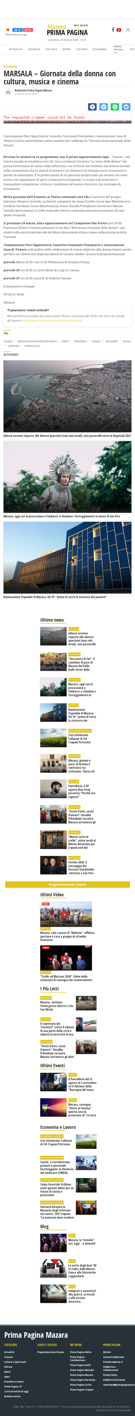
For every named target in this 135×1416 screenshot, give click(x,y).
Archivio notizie (12, 1396)
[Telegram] (126, 107)
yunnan (127, 341)
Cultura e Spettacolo (15, 1362)
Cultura (82, 49)
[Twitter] (103, 107)
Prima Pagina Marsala (82, 1370)
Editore (107, 1352)
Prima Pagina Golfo (80, 1365)
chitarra (96, 341)
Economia (100, 49)
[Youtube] (118, 29)
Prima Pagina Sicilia (81, 1384)
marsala (8, 341)
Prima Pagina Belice (80, 1352)
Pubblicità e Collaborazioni (110, 1368)
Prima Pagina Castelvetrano (77, 1358)
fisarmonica (80, 341)
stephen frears (32, 345)
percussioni (112, 341)
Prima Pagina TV (13, 1386)
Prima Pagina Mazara (81, 1375)
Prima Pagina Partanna (82, 1379)
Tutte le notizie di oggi (16, 1391)
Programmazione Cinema (50, 1352)
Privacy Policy (110, 1375)
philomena (14, 345)
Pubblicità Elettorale (114, 1379)
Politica (51, 49)
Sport (66, 49)
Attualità (15, 49)
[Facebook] (113, 29)
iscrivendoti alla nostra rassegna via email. (52, 320)
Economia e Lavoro (14, 1381)
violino (65, 341)
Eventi (7, 1371)
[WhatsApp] (115, 107)
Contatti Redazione (113, 1357)
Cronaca (34, 49)
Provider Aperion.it (113, 1362)
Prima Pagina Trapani (82, 1389)
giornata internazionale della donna (37, 341)
